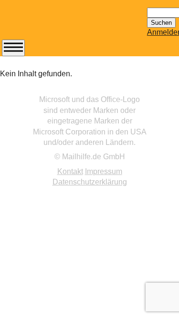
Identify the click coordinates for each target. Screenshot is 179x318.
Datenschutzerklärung (90, 182)
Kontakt (70, 171)
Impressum (103, 171)
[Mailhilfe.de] (54, 24)
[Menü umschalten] (13, 48)
